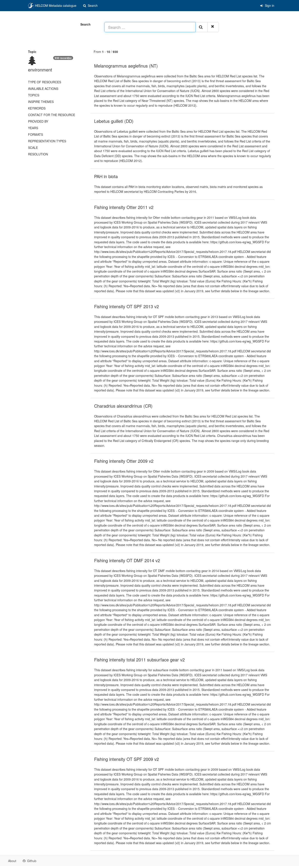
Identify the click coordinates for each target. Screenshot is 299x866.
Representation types (47, 141)
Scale (33, 147)
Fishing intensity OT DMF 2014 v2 (127, 560)
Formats (35, 134)
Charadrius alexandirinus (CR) (123, 406)
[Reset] (213, 27)
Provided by (38, 121)
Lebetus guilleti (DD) (114, 121)
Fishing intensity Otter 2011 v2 (123, 207)
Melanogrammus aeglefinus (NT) (126, 66)
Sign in (269, 5)
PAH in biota (106, 176)
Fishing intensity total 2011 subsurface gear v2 (139, 659)
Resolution (38, 154)
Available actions (43, 88)
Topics (33, 95)
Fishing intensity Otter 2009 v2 (123, 461)
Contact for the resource (51, 115)
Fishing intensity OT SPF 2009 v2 (126, 759)
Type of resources (44, 82)
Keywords (37, 108)
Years (33, 128)
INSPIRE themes (41, 101)
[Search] (201, 27)
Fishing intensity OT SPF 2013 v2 (126, 306)
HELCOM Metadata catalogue (55, 5)
